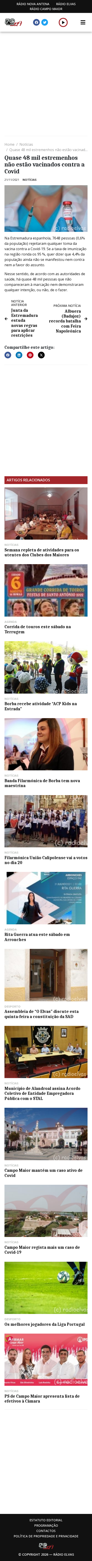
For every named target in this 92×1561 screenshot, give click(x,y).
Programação (46, 1525)
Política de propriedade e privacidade (46, 1536)
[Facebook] (36, 22)
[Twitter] (44, 22)
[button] (63, 22)
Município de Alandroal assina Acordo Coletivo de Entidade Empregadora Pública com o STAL (42, 1093)
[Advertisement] (46, 84)
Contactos (46, 1531)
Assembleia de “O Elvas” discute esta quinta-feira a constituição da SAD (41, 1014)
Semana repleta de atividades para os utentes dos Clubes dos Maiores (41, 552)
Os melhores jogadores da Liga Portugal (44, 1324)
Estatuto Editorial (46, 1520)
